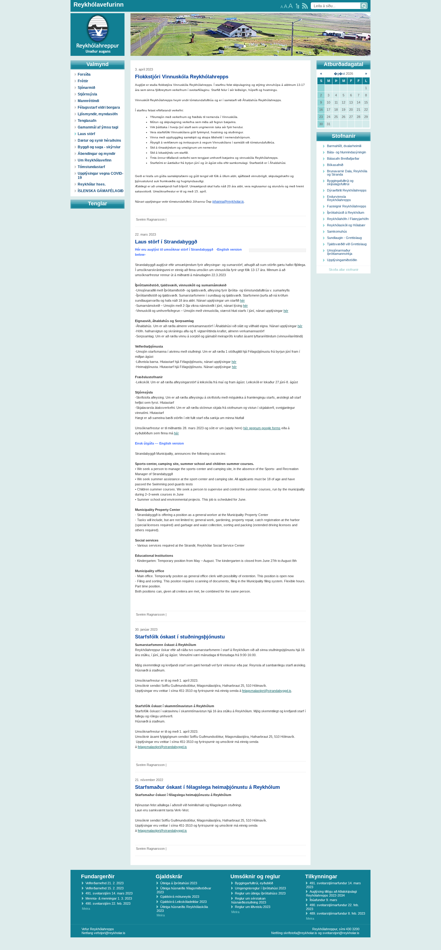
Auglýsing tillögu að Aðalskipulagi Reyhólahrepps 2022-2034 (331, 893)
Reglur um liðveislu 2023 (252, 907)
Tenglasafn (87, 121)
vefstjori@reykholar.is (109, 933)
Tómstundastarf (91, 167)
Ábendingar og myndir (97, 154)
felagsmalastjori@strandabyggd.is (266, 690)
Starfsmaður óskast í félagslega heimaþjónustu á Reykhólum (207, 787)
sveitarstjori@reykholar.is (340, 933)
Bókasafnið (335, 165)
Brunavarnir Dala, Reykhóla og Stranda (347, 172)
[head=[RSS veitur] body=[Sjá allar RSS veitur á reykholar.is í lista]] (305, 6)
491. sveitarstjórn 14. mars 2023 (109, 893)
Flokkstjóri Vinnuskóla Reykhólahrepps (181, 76)
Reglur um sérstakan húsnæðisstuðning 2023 (248, 900)
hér (242, 300)
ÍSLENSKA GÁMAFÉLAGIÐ (101, 191)
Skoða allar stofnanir (343, 269)
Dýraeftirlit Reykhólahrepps (347, 190)
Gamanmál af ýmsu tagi (98, 127)
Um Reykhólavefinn (94, 160)
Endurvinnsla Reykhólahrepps (339, 198)
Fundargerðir (98, 876)
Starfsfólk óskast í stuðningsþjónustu (180, 636)
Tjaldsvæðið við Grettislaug (347, 244)
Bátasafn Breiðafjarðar (343, 158)
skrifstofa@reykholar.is (300, 933)
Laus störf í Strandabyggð (166, 241)
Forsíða (84, 74)
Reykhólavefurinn (99, 4)
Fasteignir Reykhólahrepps (346, 206)
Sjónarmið (86, 88)
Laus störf (86, 134)
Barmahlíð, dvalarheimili (344, 146)
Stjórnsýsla (87, 94)
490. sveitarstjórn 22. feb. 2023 (108, 903)
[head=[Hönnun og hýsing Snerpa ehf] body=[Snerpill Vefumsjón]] (221, 943)
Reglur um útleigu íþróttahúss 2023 (260, 893)
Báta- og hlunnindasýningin (346, 152)
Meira (86, 908)
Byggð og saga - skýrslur (99, 147)
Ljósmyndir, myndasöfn (98, 114)
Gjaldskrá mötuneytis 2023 (179, 896)
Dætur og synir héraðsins (99, 140)
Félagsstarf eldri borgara (99, 107)
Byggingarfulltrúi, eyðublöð (254, 883)
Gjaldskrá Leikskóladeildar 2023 (183, 901)
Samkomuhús (337, 231)
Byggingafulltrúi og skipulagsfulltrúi (340, 182)
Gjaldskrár (169, 876)
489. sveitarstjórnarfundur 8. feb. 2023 (337, 913)
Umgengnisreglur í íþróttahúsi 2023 (260, 888)
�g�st (339, 73)
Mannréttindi (88, 101)
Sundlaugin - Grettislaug (344, 238)
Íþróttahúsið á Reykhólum (345, 212)
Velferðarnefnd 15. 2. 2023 (105, 888)
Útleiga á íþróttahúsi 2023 (178, 883)
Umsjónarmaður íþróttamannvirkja (339, 252)
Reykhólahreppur (26, 30)
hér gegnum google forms (261, 428)
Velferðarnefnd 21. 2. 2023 (105, 883)
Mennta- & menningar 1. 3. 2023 (109, 898)
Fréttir (83, 81)
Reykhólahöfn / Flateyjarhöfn (348, 219)
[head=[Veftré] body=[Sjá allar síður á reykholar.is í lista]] (297, 6)
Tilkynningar (321, 876)
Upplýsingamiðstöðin (342, 260)
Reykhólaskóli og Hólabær (346, 225)
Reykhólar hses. (92, 184)
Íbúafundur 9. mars (323, 900)
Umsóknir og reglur (255, 876)
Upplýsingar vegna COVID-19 (100, 175)
